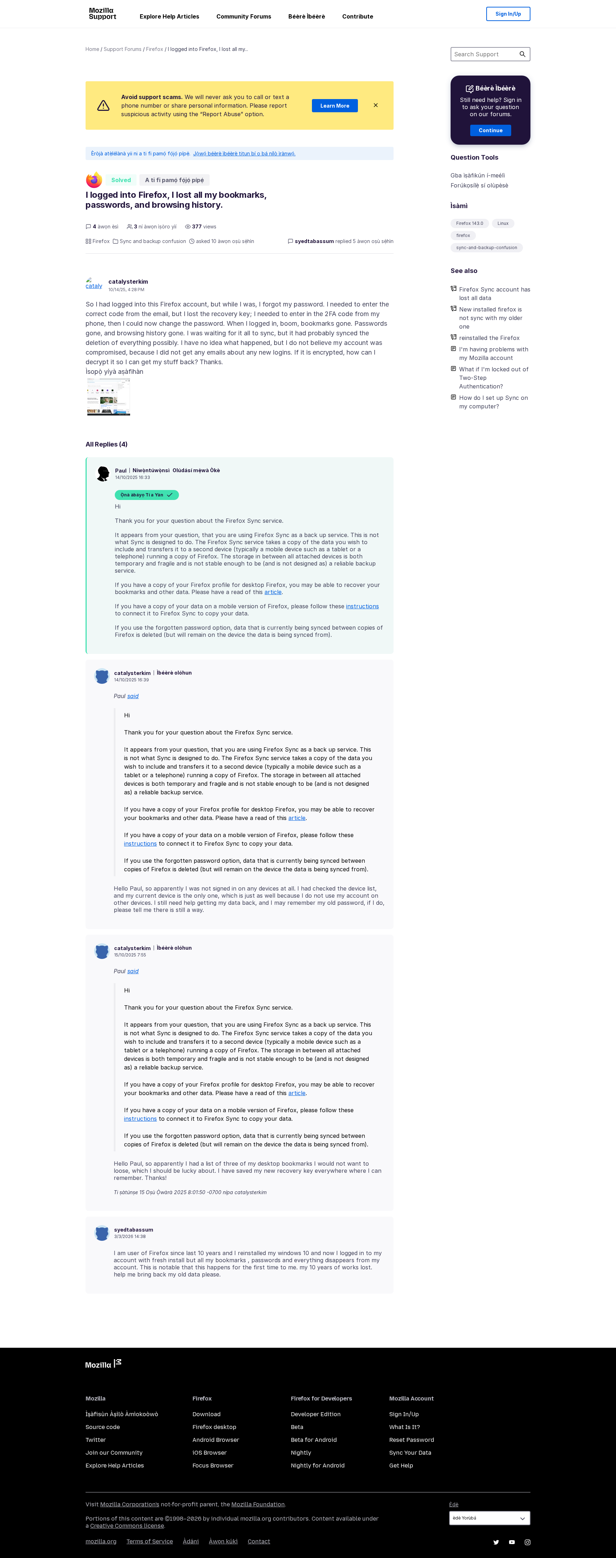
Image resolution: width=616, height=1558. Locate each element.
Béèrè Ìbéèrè (306, 16)
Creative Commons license (127, 1525)
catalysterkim (128, 281)
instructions (362, 606)
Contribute (357, 16)
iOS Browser (209, 1452)
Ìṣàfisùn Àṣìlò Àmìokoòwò (122, 1414)
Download (206, 1414)
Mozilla (103, 1365)
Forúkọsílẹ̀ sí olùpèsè (479, 185)
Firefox (154, 49)
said (133, 696)
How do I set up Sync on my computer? (493, 402)
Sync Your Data (410, 1452)
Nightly (301, 1452)
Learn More (334, 106)
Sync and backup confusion (153, 241)
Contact (259, 1541)
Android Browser (215, 1439)
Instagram (527, 1542)
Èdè (453, 1505)
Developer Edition (316, 1414)
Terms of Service (150, 1541)
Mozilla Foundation (258, 1504)
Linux (503, 223)
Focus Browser (212, 1465)
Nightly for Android (318, 1465)
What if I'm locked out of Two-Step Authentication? (494, 378)
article (273, 591)
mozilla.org (101, 1541)
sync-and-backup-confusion (486, 247)
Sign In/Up (508, 14)
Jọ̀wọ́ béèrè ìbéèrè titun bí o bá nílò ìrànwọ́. (244, 153)
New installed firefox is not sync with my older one (491, 318)
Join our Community (114, 1452)
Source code (103, 1427)
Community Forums (243, 16)
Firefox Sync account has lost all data (494, 293)
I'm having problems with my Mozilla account (493, 353)
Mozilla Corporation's (129, 1504)
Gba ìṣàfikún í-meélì (478, 175)
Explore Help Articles (169, 16)
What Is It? (404, 1427)
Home (92, 49)
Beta (297, 1427)
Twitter (96, 1439)
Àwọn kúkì (223, 1541)
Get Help (401, 1465)
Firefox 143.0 (469, 223)
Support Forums (123, 49)
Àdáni (191, 1541)
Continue (491, 130)
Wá (522, 54)
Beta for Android (314, 1439)
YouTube (512, 1542)
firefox (463, 235)
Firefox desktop (214, 1427)
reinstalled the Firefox (489, 337)
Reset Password (411, 1439)
